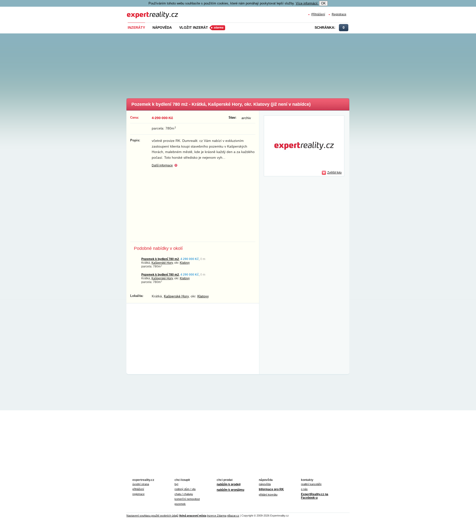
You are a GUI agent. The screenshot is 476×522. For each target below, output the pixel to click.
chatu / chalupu (184, 494)
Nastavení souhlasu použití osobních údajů (152, 515)
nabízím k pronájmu (230, 490)
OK (323, 3)
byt (176, 484)
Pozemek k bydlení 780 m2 (160, 259)
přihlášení (138, 489)
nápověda (265, 484)
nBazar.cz (233, 515)
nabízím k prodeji (228, 484)
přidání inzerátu (268, 494)
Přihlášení (318, 14)
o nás (304, 489)
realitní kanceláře (311, 484)
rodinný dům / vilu (185, 489)
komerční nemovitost (187, 498)
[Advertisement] (246, 64)
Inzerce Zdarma (216, 515)
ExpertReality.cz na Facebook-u (314, 496)
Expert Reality (136, 12)
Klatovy (185, 262)
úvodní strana (140, 484)
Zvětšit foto (334, 172)
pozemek (180, 503)
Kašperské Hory (162, 262)
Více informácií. (307, 3)
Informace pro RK (271, 489)
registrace (138, 494)
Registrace (339, 14)
